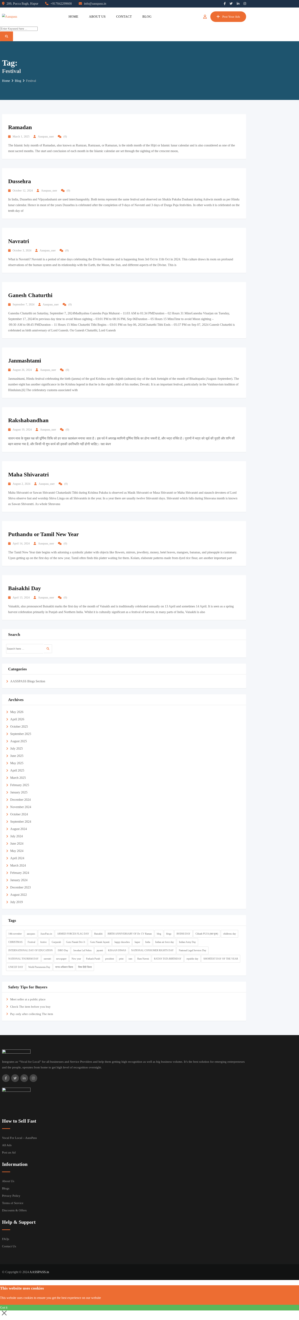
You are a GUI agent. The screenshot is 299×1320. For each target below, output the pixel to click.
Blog (147, 16)
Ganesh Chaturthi (30, 295)
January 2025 (18, 792)
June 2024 (16, 843)
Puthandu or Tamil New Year (43, 534)
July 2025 (16, 748)
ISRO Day (63, 950)
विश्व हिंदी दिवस (85, 967)
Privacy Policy (11, 1195)
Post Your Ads (231, 16)
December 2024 (20, 799)
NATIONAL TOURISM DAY (23, 958)
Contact (124, 16)
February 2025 (19, 785)
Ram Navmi (143, 958)
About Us (97, 16)
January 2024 (18, 880)
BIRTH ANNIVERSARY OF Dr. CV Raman (130, 933)
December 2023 (20, 887)
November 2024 (20, 807)
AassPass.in (46, 933)
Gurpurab (56, 942)
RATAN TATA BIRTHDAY (167, 958)
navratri (47, 958)
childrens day (229, 933)
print (121, 958)
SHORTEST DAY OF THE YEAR (220, 958)
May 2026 (16, 712)
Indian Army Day (187, 942)
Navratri (18, 241)
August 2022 (18, 894)
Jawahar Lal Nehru (82, 950)
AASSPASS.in (39, 1272)
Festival (31, 942)
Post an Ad (9, 1152)
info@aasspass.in (95, 3)
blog (159, 933)
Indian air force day (164, 942)
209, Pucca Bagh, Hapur (22, 3)
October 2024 (19, 814)
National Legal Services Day (192, 950)
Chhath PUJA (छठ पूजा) (206, 933)
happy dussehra (122, 942)
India (147, 942)
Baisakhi (98, 933)
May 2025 (16, 763)
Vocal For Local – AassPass (19, 1137)
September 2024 (20, 821)
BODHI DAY (183, 933)
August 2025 (18, 741)
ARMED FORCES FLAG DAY (73, 933)
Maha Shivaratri (28, 474)
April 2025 (17, 770)
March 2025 (18, 777)
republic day (192, 958)
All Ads (7, 1145)
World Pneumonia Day (39, 967)
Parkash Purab (93, 958)
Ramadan (20, 127)
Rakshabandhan (28, 420)
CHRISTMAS (15, 942)
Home (73, 16)
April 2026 (17, 719)
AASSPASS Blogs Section (27, 681)
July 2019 (16, 902)
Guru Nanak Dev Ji (75, 942)
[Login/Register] (205, 17)
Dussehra (19, 181)
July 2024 (16, 836)
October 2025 (19, 726)
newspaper (61, 958)
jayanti (100, 950)
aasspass (31, 933)
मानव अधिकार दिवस (64, 967)
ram (130, 958)
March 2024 (18, 865)
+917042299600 (61, 3)
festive (43, 942)
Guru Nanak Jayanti (99, 942)
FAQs (5, 1239)
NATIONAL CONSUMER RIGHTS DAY (152, 950)
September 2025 (20, 734)
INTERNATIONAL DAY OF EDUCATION (30, 950)
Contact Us (9, 1246)
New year (76, 958)
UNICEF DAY (15, 967)
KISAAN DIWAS (117, 950)
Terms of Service (12, 1203)
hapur (137, 942)
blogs (168, 933)
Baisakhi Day (24, 588)
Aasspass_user (46, 136)
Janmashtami (24, 360)
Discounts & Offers (14, 1210)
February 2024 (19, 872)
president (109, 958)
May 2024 (16, 851)
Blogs (5, 1188)
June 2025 (16, 755)
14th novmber (15, 933)
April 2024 (17, 858)
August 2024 (18, 829)
